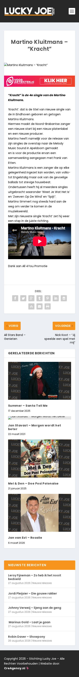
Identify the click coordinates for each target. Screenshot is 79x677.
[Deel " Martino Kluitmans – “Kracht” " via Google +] (31, 298)
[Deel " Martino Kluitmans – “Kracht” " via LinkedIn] (56, 298)
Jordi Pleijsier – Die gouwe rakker (32, 593)
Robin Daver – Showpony (26, 637)
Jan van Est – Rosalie (25, 538)
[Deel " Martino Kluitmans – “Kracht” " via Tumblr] (39, 298)
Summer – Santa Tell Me (28, 406)
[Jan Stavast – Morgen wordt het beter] (39, 417)
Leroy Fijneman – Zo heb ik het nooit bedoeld (34, 577)
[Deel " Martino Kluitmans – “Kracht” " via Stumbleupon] (31, 306)
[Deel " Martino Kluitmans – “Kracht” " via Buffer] (64, 298)
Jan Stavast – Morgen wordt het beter (34, 427)
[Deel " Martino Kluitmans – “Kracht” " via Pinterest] (48, 298)
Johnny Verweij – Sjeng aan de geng (34, 608)
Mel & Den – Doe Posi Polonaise (33, 483)
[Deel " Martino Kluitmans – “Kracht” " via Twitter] (23, 298)
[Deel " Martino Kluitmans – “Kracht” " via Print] (48, 306)
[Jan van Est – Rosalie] (39, 513)
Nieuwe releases (42, 583)
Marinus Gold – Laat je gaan (29, 622)
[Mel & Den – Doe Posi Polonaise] (39, 458)
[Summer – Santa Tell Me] (39, 381)
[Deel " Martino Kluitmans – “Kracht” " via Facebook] (15, 298)
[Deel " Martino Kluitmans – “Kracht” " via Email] (39, 306)
